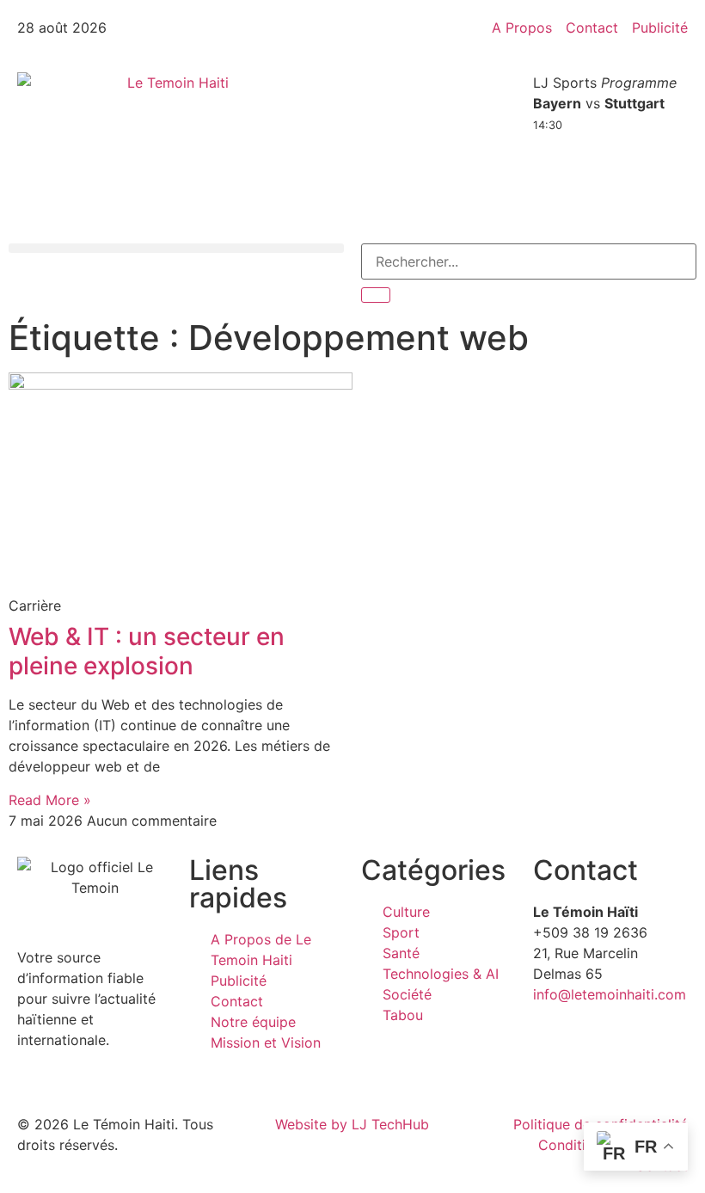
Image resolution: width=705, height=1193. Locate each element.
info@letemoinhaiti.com (609, 994)
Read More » (50, 800)
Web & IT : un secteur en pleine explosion (147, 651)
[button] (176, 248)
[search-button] (375, 295)
